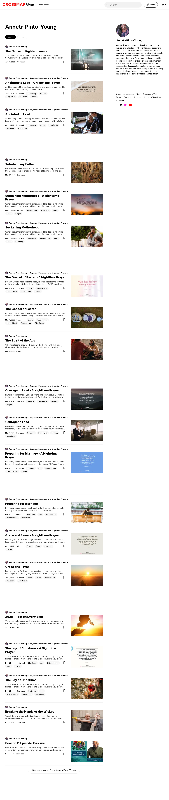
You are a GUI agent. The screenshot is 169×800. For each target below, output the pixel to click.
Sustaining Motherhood (22, 227)
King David (11, 97)
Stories (10, 37)
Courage (30, 401)
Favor (38, 546)
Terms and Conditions (133, 97)
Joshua (54, 401)
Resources (43, 5)
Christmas (32, 663)
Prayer (33, 97)
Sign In (163, 5)
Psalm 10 (52, 718)
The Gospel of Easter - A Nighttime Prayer (35, 277)
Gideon (43, 93)
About (22, 37)
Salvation (48, 546)
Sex (39, 468)
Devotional (22, 128)
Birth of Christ (12, 694)
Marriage (30, 468)
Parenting (45, 210)
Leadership (31, 93)
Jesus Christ (12, 291)
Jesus (9, 213)
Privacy (119, 97)
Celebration (27, 694)
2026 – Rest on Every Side (24, 616)
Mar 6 (7, 401)
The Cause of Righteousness (26, 51)
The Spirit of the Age (20, 340)
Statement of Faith (150, 94)
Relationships (12, 471)
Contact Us (120, 100)
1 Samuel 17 (25, 58)
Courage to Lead (17, 422)
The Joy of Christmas (20, 680)
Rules (146, 97)
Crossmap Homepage (125, 94)
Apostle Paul (26, 291)
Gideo (42, 125)
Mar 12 (7, 351)
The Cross (39, 323)
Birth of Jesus (52, 663)
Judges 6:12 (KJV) (53, 121)
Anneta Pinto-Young (18, 46)
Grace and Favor (17, 567)
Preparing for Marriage (21, 503)
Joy (41, 663)
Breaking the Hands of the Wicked (30, 711)
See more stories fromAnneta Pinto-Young (54, 770)
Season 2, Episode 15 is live (25, 743)
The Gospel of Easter (20, 309)
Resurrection (42, 288)
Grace (29, 546)
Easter (30, 288)
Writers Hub (156, 97)
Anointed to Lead (17, 114)
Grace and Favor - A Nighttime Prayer (32, 535)
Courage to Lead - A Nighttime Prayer (32, 390)
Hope (9, 666)
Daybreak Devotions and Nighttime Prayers (49, 78)
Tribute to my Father (20, 164)
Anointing (23, 97)
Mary (55, 210)
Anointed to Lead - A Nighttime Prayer (32, 82)
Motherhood (32, 210)
